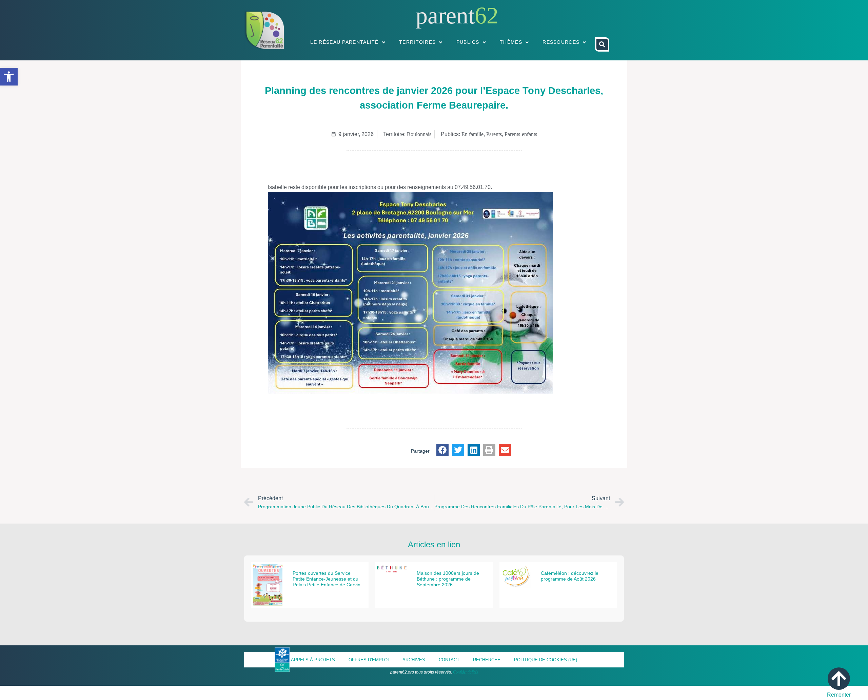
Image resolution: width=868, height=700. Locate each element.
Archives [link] (413, 659)
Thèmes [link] (511, 42)
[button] (442, 450)
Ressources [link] (560, 42)
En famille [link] (472, 134)
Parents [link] (494, 134)
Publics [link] (467, 42)
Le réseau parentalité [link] (344, 42)
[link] (9, 77)
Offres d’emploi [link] (369, 659)
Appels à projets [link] (313, 659)
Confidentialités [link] (465, 672)
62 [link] (486, 15)
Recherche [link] (486, 659)
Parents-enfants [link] (521, 134)
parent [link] (445, 15)
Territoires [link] (417, 42)
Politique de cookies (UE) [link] (545, 659)
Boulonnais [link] (419, 134)
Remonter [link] (839, 695)
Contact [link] (449, 659)
